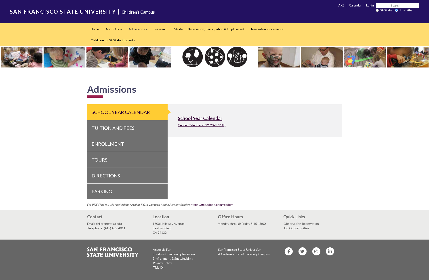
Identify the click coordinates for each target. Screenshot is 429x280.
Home (95, 29)
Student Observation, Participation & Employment (209, 29)
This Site (406, 10)
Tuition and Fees (113, 128)
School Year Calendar (121, 112)
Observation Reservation (301, 223)
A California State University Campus (244, 254)
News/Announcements (267, 29)
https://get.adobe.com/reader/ (212, 204)
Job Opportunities (296, 228)
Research (161, 29)
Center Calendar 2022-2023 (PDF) (201, 125)
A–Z (341, 5)
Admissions (140, 30)
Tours (99, 159)
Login (370, 5)
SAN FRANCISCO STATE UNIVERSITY (63, 11)
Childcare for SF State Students (113, 40)
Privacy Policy (162, 263)
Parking (102, 191)
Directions (106, 175)
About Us (115, 30)
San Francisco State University (239, 249)
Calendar (355, 5)
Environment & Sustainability (173, 258)
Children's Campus (138, 12)
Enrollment (108, 144)
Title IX (158, 267)
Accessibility (161, 249)
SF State (386, 10)
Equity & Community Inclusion (174, 254)
